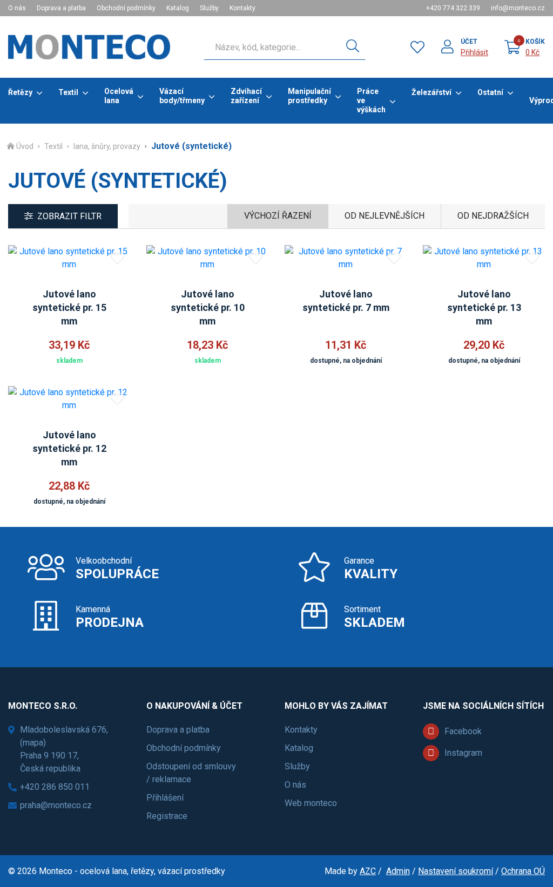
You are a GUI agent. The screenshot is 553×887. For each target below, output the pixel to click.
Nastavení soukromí (455, 871)
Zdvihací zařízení (246, 96)
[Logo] (89, 47)
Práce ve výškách (371, 100)
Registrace (166, 816)
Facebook (463, 731)
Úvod (24, 146)
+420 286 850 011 (55, 787)
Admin (398, 871)
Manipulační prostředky (309, 96)
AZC (368, 871)
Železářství (431, 92)
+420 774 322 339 (453, 8)
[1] (353, 47)
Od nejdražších (493, 216)
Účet (469, 41)
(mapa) (33, 742)
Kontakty (242, 8)
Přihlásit (474, 52)
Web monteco (311, 803)
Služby (209, 8)
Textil (68, 92)
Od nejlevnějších (384, 216)
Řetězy (20, 92)
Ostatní (490, 92)
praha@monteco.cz (56, 805)
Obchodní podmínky (126, 8)
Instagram (463, 753)
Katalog (177, 8)
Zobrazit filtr (69, 216)
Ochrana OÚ (523, 871)
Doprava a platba (61, 8)
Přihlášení (165, 798)
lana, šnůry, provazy (106, 146)
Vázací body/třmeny (182, 96)
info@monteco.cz (518, 8)
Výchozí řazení (278, 216)
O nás (17, 8)
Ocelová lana (118, 96)
